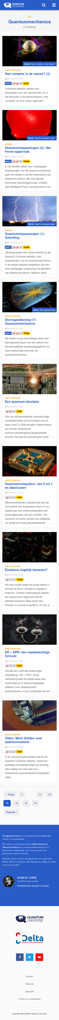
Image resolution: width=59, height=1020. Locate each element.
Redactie (29, 983)
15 (26, 803)
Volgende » (11, 812)
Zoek (44, 5)
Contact (29, 976)
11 (40, 794)
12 (49, 794)
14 (16, 803)
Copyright (29, 991)
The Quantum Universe (13, 5)
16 (35, 803)
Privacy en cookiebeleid (29, 998)
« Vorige (10, 794)
